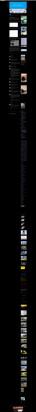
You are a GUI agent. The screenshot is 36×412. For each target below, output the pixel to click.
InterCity (26, 147)
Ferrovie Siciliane (22, 177)
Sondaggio (24, 156)
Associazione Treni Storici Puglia (23, 166)
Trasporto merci (22, 158)
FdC (10, 58)
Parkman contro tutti (22, 191)
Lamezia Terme (22, 148)
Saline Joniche (22, 155)
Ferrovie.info (22, 180)
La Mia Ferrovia (22, 185)
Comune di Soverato (22, 170)
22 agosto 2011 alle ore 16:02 (13, 102)
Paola (26, 151)
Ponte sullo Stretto (22, 152)
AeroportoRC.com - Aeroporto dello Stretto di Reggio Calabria (23, 117)
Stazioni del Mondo (22, 197)
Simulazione (22, 156)
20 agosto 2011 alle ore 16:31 (13, 60)
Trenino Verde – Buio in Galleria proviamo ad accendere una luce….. (23, 132)
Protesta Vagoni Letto (25, 153)
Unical (26, 160)
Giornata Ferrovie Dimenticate (23, 146)
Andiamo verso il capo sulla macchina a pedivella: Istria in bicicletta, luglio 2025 (23, 115)
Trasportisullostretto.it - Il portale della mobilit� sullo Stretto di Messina (23, 137)
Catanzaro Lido (25, 141)
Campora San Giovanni (24, 140)
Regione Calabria (22, 194)
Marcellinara (23, 150)
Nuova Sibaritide (22, 190)
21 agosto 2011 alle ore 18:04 (13, 92)
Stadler (24, 157)
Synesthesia (22, 123)
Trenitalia (12, 53)
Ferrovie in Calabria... (12, 113)
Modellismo (22, 151)
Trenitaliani (22, 201)
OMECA (24, 151)
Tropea (25, 160)
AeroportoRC (22, 163)
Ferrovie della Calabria (22, 178)
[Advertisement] (15, 110)
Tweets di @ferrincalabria (23, 52)
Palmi (25, 151)
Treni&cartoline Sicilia (22, 200)
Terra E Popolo (22, 134)
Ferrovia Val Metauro (22, 174)
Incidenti (24, 147)
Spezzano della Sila (22, 157)
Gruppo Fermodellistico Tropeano (23, 182)
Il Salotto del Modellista (22, 184)
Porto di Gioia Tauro (25, 152)
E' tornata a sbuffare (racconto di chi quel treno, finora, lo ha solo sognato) (23, 128)
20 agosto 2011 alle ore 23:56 (13, 82)
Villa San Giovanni (14, 53)
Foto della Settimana (23, 145)
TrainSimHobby (22, 198)
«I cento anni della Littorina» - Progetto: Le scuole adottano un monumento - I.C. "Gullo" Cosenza (23, 122)
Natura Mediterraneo (22, 188)
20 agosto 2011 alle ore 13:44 (13, 57)
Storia (26, 157)
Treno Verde (23, 160)
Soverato (26, 156)
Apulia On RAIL (22, 165)
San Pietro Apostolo (25, 155)
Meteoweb (21, 187)
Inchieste (22, 147)
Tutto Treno (22, 202)
